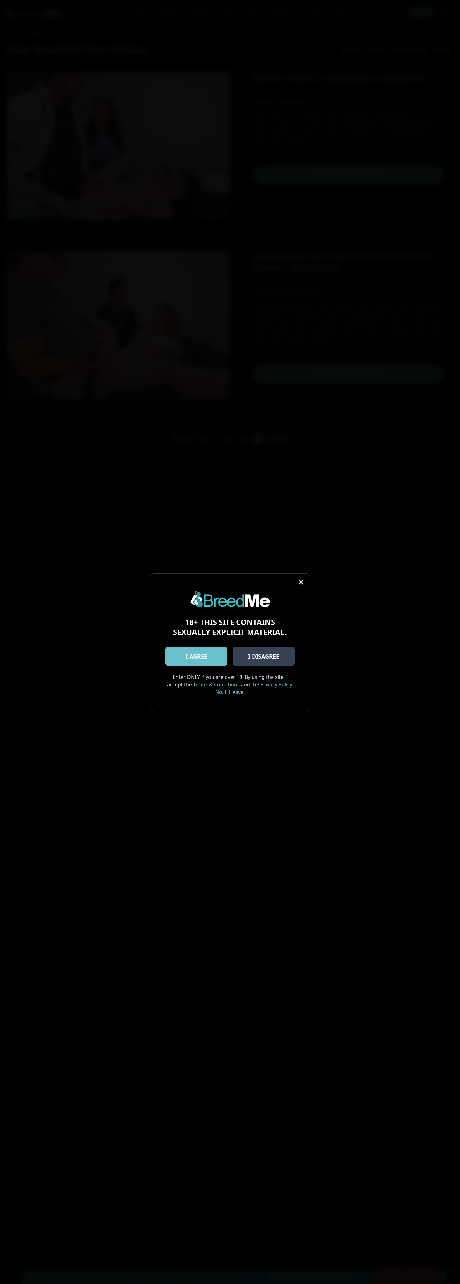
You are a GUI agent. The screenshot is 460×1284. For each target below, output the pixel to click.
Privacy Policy (276, 684)
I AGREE (196, 656)
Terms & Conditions (216, 684)
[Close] (301, 582)
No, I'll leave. (230, 692)
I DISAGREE (263, 656)
